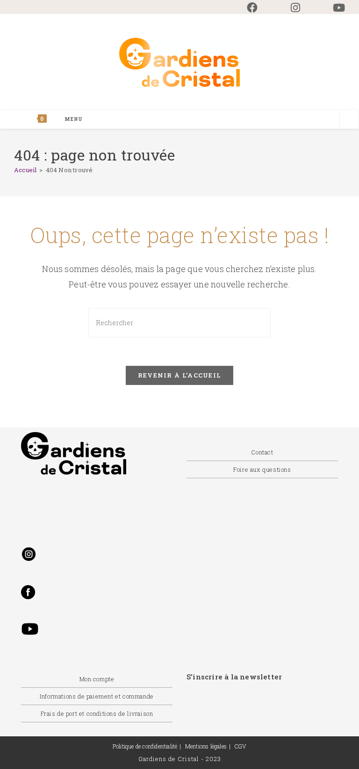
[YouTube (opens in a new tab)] (330, 7)
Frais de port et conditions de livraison (97, 713)
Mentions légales (206, 746)
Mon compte (97, 679)
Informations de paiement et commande (97, 696)
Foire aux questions (262, 469)
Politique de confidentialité (145, 746)
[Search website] (349, 120)
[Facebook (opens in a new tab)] (252, 7)
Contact (262, 452)
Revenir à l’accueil (180, 375)
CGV (241, 746)
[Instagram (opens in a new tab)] (295, 7)
